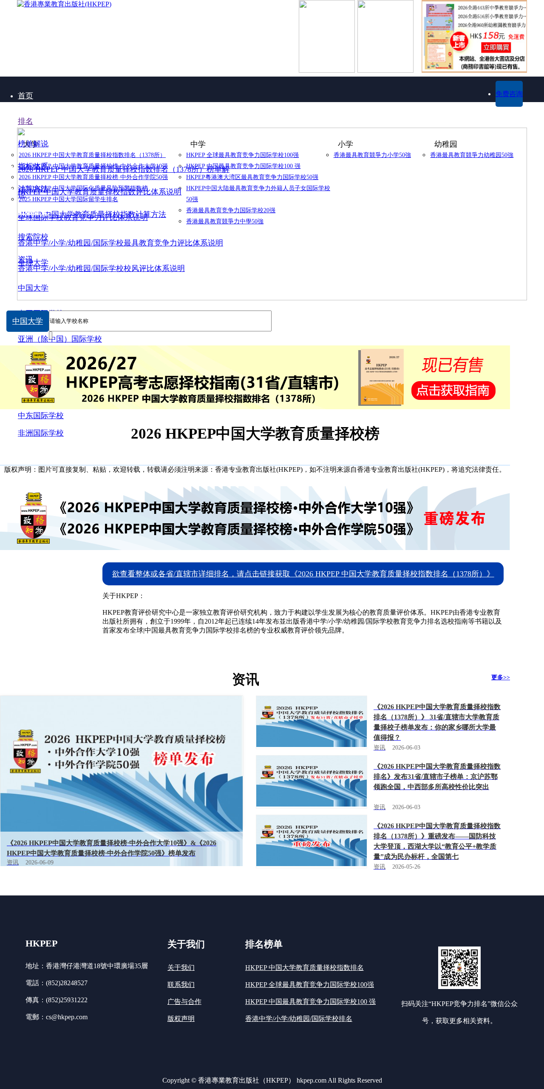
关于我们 (181, 967)
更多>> (500, 677)
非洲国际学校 (41, 433)
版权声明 (181, 1018)
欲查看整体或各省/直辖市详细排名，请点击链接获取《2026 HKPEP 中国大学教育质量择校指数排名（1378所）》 (303, 574)
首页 (25, 95)
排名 (25, 121)
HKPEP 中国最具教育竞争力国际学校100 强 (310, 1001)
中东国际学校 (41, 415)
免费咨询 (509, 93)
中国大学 (27, 321)
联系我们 (181, 984)
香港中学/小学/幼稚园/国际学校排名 (298, 1018)
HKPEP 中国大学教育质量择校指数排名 (304, 967)
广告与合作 (184, 1001)
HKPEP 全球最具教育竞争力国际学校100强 (309, 984)
